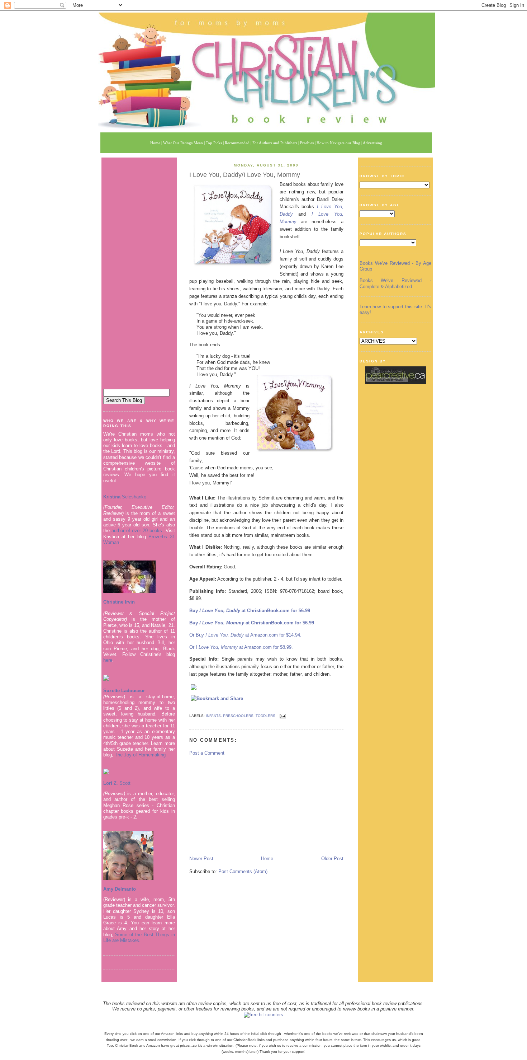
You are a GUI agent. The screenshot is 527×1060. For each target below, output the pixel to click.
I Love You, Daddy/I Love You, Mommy (244, 174)
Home (267, 858)
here (107, 660)
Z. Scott (121, 783)
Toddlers (265, 716)
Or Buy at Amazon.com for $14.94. (245, 635)
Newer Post (201, 858)
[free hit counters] (263, 1014)
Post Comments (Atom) (242, 871)
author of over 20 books (136, 530)
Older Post (332, 858)
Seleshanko (124, 496)
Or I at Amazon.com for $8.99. (241, 647)
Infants (213, 716)
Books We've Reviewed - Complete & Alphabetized (395, 283)
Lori (107, 783)
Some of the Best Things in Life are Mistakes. (139, 937)
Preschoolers (238, 716)
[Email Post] (282, 716)
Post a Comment (206, 753)
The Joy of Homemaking (140, 755)
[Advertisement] (139, 267)
